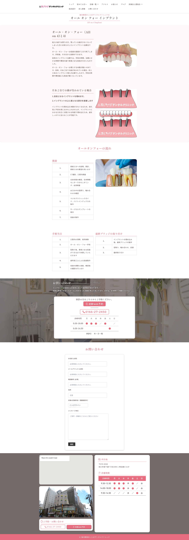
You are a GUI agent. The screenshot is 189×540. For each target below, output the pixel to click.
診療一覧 (93, 4)
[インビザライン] (78, 405)
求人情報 (82, 9)
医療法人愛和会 (134, 4)
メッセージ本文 (73, 411)
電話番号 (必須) (73, 379)
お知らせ (114, 4)
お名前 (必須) (72, 358)
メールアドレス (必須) (75, 369)
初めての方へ (82, 4)
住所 (69, 390)
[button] (94, 4)
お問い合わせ (93, 9)
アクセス (104, 4)
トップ (71, 4)
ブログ (123, 4)
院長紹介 (72, 9)
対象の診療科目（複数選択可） (78, 400)
